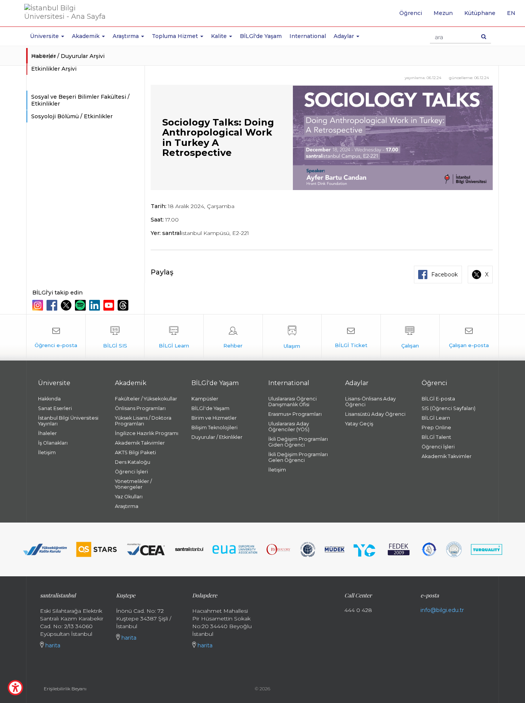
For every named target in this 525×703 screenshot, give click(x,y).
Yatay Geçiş (359, 424)
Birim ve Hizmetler (214, 418)
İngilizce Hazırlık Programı (146, 433)
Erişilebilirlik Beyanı (65, 688)
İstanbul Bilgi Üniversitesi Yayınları (68, 421)
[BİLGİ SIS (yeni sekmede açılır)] (115, 337)
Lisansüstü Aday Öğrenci (375, 414)
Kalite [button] (219, 36)
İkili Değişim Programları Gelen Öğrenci (298, 457)
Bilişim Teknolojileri (214, 427)
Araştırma (126, 506)
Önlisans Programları (140, 408)
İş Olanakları (53, 443)
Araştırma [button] (126, 36)
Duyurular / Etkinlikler (217, 437)
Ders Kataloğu (132, 462)
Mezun (443, 13)
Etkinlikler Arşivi (53, 68)
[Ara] (483, 36)
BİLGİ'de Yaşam (261, 36)
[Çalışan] (410, 337)
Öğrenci (410, 13)
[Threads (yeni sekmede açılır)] (124, 305)
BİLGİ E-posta (438, 399)
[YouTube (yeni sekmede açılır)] (109, 305)
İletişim (47, 452)
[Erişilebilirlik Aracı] (15, 687)
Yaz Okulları (129, 497)
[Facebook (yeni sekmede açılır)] (53, 305)
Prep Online (436, 427)
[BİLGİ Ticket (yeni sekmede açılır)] (351, 337)
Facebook (444, 274)
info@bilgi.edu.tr (442, 610)
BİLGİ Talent (436, 437)
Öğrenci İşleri (131, 472)
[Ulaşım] (292, 337)
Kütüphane (479, 13)
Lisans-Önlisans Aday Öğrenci (370, 401)
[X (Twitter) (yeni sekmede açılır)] (67, 305)
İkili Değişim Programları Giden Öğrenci (298, 442)
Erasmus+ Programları (295, 414)
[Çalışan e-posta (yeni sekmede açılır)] (469, 337)
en (514, 15)
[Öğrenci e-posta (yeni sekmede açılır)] (56, 337)
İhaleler (47, 433)
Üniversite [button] (45, 36)
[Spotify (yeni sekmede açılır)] (81, 305)
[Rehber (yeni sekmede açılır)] (233, 337)
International (307, 36)
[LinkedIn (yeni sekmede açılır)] (95, 305)
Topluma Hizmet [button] (175, 36)
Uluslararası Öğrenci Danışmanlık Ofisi (292, 401)
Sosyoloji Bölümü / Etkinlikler (72, 116)
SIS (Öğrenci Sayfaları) (448, 408)
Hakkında (49, 399)
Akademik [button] (86, 36)
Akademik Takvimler (140, 443)
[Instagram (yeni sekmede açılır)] (38, 305)
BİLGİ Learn (436, 418)
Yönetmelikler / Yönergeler (133, 484)
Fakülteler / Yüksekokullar (146, 399)
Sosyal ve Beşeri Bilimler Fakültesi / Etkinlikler (80, 100)
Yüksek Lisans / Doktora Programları (143, 421)
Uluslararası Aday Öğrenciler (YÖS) (288, 426)
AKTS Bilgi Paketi (135, 452)
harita (52, 645)
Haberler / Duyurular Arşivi (68, 56)
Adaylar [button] (345, 36)
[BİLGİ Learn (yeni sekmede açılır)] (174, 337)
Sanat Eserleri (55, 408)
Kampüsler (204, 399)
